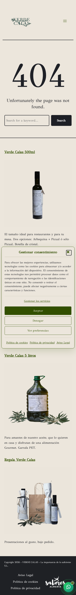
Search (61, 120)
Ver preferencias (38, 330)
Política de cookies (17, 342)
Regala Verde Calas (19, 460)
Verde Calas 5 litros (20, 355)
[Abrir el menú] (65, 21)
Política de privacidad (42, 342)
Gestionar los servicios (37, 301)
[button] (68, 252)
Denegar (38, 320)
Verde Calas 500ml (19, 152)
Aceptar (38, 310)
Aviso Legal (63, 342)
